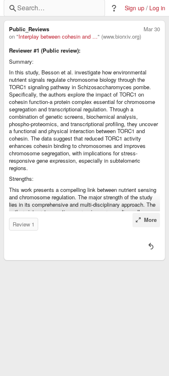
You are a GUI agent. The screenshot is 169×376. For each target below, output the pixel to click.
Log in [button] (157, 8)
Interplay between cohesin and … (58, 36)
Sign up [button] (134, 8)
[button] (114, 8)
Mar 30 (152, 29)
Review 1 (23, 224)
